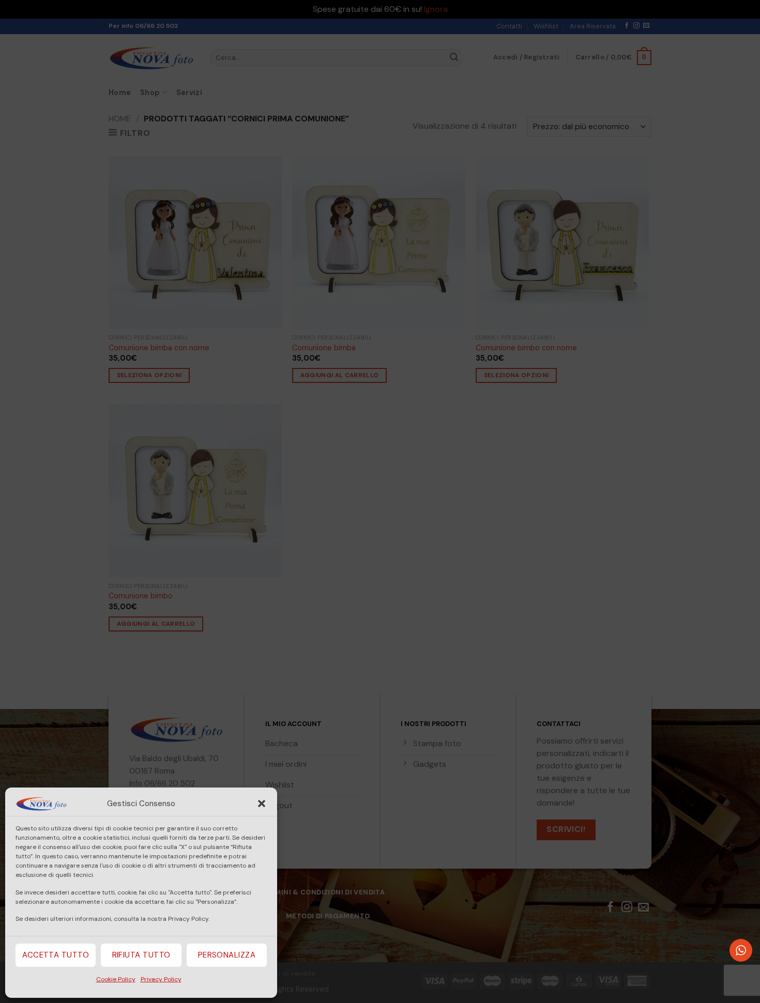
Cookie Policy (115, 979)
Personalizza (226, 955)
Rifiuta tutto (141, 955)
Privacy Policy (161, 979)
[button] (261, 803)
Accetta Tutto (55, 955)
